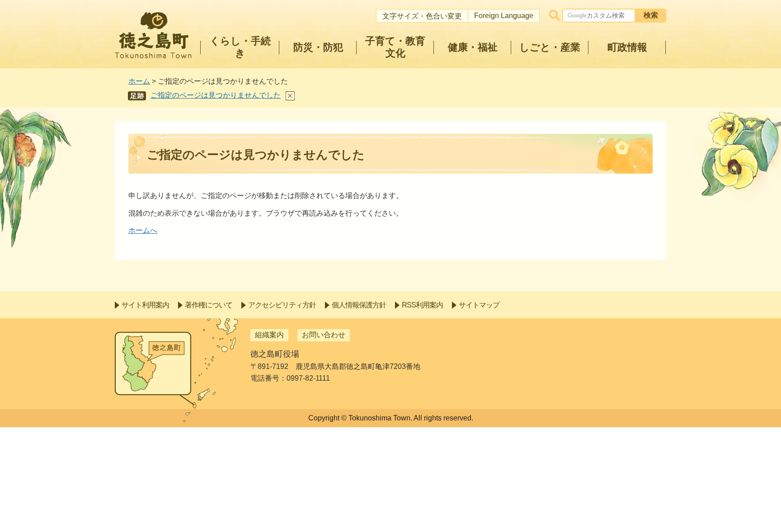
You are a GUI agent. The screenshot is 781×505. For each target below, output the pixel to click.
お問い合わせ (323, 335)
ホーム (139, 81)
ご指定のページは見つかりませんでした (216, 95)
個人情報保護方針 (359, 305)
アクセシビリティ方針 (282, 305)
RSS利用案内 (422, 305)
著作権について (208, 305)
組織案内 (269, 335)
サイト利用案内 (145, 305)
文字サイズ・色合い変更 (422, 16)
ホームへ (142, 230)
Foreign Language (503, 15)
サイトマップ (479, 305)
